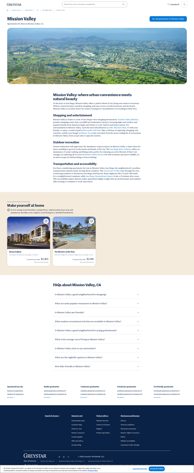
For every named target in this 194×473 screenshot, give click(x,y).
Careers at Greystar (103, 425)
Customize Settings (140, 469)
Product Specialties (103, 433)
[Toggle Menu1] (184, 4)
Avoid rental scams (78, 421)
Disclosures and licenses (130, 416)
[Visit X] (68, 457)
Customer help (77, 425)
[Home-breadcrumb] (7, 10)
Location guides (77, 437)
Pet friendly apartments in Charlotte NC (167, 394)
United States (29, 10)
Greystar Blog (76, 445)
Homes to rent (16, 10)
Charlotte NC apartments (15, 394)
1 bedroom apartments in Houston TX (92, 391)
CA (38, 10)
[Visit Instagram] (59, 457)
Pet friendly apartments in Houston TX (166, 391)
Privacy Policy (93, 471)
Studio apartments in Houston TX (55, 391)
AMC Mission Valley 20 (119, 128)
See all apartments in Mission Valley (168, 19)
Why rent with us (77, 441)
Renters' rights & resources (130, 433)
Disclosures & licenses (128, 429)
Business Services (102, 421)
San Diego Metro (47, 10)
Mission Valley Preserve (94, 155)
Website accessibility (128, 441)
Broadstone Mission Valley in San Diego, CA (71, 461)
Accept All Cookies (156, 469)
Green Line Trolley (112, 171)
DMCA (123, 437)
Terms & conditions (127, 425)
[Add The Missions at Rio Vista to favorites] (91, 221)
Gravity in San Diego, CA (47, 461)
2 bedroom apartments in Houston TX (129, 391)
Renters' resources (78, 433)
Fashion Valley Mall (126, 119)
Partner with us (102, 416)
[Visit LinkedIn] (64, 457)
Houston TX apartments (15, 391)
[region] (97, 469)
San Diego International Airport (99, 176)
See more (10, 397)
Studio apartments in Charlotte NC (55, 394)
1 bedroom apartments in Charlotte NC (93, 394)
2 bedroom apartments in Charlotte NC (129, 394)
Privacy (123, 421)
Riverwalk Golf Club (91, 130)
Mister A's (85, 133)
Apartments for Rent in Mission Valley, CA (100, 461)
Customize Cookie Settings (130, 445)
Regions (99, 429)
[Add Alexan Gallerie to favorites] (46, 221)
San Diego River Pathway (120, 149)
